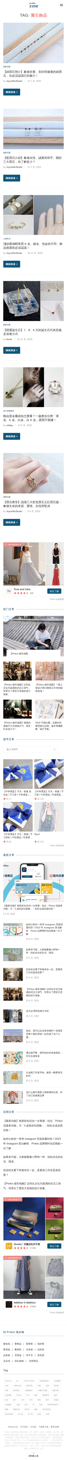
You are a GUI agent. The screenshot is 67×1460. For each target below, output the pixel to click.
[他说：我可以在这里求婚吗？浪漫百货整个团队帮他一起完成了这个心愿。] (13, 1035)
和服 (39, 1386)
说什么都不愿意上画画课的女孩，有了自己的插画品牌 (44, 1094)
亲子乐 (29, 1355)
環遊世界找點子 (53, 1404)
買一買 (30, 1414)
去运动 (6, 1361)
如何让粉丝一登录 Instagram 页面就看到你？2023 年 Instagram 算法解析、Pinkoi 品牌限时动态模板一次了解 (44, 929)
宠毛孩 (40, 1355)
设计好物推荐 (8, 411)
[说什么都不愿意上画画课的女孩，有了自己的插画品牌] (13, 1097)
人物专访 (6, 239)
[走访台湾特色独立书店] (13, 1016)
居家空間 (55, 1390)
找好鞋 (40, 1343)
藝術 (36, 1409)
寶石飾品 (16, 1390)
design (8, 1381)
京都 (6, 1386)
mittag (9, 425)
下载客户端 (43, 1427)
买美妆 (18, 1355)
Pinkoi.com (13, 1427)
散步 (6, 1400)
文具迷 (29, 1349)
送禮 (39, 1414)
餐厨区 (18, 1349)
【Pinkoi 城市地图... (20, 653)
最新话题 (6, 67)
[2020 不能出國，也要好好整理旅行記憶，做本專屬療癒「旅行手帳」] (49, 709)
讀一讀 (20, 1414)
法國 (18, 1404)
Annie (9, 339)
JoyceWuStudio (14, 81)
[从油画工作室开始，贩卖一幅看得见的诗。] (13, 1077)
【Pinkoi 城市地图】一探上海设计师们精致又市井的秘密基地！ (49, 687)
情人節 (18, 1395)
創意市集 (29, 1386)
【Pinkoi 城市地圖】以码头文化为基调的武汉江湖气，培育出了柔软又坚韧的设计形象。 (17, 689)
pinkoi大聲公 (29, 1381)
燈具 (26, 1404)
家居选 (6, 1349)
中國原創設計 (44, 1381)
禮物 (6, 1409)
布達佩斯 (8, 1395)
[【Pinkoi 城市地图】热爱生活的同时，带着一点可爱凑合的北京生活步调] (33, 636)
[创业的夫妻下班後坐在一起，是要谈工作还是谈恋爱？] (13, 974)
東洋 (47, 1400)
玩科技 (40, 1349)
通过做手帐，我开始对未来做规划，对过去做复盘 (44, 1054)
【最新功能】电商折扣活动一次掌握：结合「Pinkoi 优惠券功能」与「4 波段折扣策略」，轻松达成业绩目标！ (32, 907)
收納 (55, 1395)
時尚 (31, 1400)
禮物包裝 (16, 1409)
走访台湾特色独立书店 (37, 1011)
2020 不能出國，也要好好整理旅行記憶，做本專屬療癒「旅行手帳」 (49, 725)
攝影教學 (45, 1395)
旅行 (14, 1400)
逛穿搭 (29, 1343)
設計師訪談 (46, 1409)
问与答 (33, 1427)
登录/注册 (55, 1427)
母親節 (56, 1400)
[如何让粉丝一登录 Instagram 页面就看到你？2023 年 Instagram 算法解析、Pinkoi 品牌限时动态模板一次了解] (13, 929)
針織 (47, 1414)
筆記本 (27, 1409)
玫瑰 (40, 1404)
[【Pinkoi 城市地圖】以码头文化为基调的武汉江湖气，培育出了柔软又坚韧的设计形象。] (17, 671)
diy (17, 1381)
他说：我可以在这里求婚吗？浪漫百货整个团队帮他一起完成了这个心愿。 (44, 1033)
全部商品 (33, 1361)
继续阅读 (10, 92)
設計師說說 (9, 1414)
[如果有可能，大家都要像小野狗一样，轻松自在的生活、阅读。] (13, 954)
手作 (27, 1395)
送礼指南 (19, 1361)
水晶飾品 (8, 1404)
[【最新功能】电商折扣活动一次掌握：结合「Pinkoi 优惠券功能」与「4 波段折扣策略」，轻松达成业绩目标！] (33, 882)
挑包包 (6, 1343)
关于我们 (24, 1427)
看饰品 (18, 1343)
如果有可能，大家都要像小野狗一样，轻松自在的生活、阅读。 (43, 951)
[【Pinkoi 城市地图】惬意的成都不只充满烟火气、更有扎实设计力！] (17, 709)
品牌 (47, 1386)
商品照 (56, 1386)
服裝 (39, 1400)
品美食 (6, 1355)
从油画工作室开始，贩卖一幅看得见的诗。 (44, 1074)
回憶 (6, 1390)
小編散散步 (29, 1390)
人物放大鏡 (17, 1386)
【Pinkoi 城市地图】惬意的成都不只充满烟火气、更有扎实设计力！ (17, 725)
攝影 (36, 1395)
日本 (23, 1400)
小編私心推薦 (42, 1390)
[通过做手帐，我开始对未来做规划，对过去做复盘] (13, 1057)
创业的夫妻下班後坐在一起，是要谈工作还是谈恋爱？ (44, 971)
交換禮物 (57, 1381)
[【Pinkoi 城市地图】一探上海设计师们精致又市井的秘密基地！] (49, 671)
